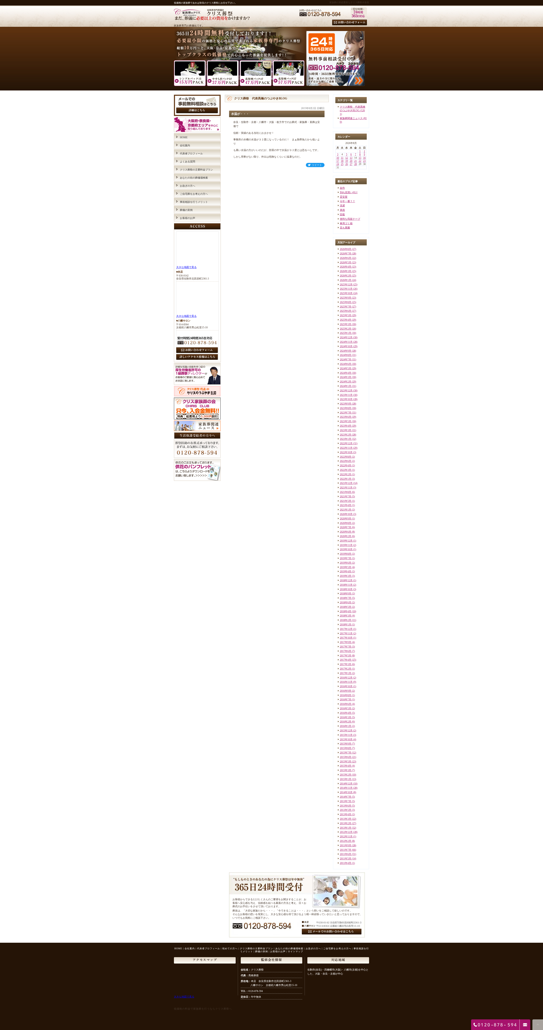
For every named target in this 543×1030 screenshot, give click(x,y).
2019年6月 (345, 562)
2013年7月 (345, 801)
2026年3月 (345, 271)
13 (351, 157)
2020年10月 (346, 514)
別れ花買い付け (349, 192)
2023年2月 (345, 434)
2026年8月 (345, 249)
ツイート (317, 165)
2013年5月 (345, 809)
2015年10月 (346, 739)
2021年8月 (345, 492)
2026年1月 (345, 280)
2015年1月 (345, 779)
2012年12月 (346, 832)
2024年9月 (345, 350)
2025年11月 (346, 288)
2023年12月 (346, 390)
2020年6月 (345, 531)
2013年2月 (345, 823)
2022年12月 (346, 443)
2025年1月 (345, 333)
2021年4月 (345, 505)
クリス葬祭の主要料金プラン (196, 169)
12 (346, 157)
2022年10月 (346, 452)
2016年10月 (346, 686)
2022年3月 (345, 469)
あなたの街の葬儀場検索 (194, 177)
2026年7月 (345, 253)
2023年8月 (345, 408)
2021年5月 (345, 500)
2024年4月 (345, 372)
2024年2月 (345, 381)
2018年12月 (346, 580)
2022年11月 (346, 447)
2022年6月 (345, 461)
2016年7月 (345, 699)
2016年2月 (345, 721)
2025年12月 (346, 284)
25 (342, 164)
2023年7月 (345, 412)
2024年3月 (345, 377)
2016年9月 (345, 690)
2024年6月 (345, 364)
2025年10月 (346, 293)
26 (346, 164)
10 (337, 157)
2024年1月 (345, 386)
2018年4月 (345, 611)
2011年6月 (345, 854)
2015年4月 (345, 765)
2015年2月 (345, 774)
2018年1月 (345, 624)
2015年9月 (345, 743)
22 (360, 160)
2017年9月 (345, 642)
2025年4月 (345, 319)
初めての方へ (230, 948)
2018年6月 (345, 602)
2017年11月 (346, 633)
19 (346, 160)
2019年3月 (345, 575)
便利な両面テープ (350, 218)
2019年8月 (345, 553)
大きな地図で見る (186, 267)
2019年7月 (345, 558)
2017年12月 (346, 629)
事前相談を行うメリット (194, 201)
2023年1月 (345, 438)
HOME (184, 137)
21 (355, 160)
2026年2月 (345, 275)
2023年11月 (346, 395)
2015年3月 (345, 770)
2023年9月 (345, 403)
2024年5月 (345, 368)
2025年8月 (345, 302)
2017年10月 (346, 637)
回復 (342, 214)
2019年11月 (346, 545)
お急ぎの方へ (187, 185)
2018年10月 (346, 589)
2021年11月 (346, 487)
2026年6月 (345, 258)
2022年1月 (345, 478)
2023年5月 (345, 421)
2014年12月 (346, 783)
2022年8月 (345, 456)
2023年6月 (345, 416)
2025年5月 (345, 315)
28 (355, 164)
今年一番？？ (347, 201)
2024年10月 (346, 346)
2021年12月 (346, 483)
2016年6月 (345, 704)
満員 (342, 210)
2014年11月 (346, 787)
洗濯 (342, 205)
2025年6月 (345, 310)
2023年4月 (345, 425)
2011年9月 (345, 845)
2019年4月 (345, 571)
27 (351, 164)
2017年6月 (345, 651)
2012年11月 (346, 836)
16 (364, 157)
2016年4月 (345, 712)
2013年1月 (345, 827)
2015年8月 (345, 748)
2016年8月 (345, 695)
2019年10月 (346, 549)
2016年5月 (345, 708)
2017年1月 (345, 673)
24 (337, 164)
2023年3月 (345, 430)
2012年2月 (345, 841)
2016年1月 (345, 726)
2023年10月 (346, 399)
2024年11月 (346, 341)
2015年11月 (346, 735)
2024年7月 (345, 359)
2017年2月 (345, 668)
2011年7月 (345, 849)
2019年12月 (346, 540)
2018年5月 (345, 606)
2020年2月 (345, 536)
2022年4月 (345, 465)
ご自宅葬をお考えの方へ (194, 193)
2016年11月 (346, 681)
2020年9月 (345, 518)
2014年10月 (346, 792)
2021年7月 (345, 496)
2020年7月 (345, 527)
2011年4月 (345, 863)
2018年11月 (346, 584)
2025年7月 (345, 306)
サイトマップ (295, 951)
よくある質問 (187, 161)
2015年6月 (345, 757)
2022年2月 (345, 474)
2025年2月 (345, 328)
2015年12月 (346, 730)
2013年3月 (345, 818)
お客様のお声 (187, 218)
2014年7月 (345, 796)
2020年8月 (345, 523)
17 (337, 160)
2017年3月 (345, 664)
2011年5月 (345, 858)
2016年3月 (345, 717)
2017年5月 (345, 655)
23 (364, 160)
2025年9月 (345, 297)
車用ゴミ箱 (346, 223)
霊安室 (343, 196)
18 (342, 160)
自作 (342, 187)
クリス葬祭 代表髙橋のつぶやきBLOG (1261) (352, 110)
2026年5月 (345, 262)
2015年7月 (345, 752)
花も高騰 (345, 227)
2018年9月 (345, 593)
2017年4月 (345, 659)
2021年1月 (345, 509)
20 (351, 160)
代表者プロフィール (191, 153)
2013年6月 (345, 805)
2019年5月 (345, 567)
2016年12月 (346, 677)
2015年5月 (345, 761)
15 (360, 157)
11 (342, 157)
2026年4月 (345, 266)
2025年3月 (345, 324)
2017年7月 (345, 646)
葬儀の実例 (186, 210)
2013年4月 (345, 814)
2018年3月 (345, 615)
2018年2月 (345, 620)
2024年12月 (346, 337)
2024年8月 (345, 355)
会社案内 (185, 145)
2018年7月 (345, 598)
